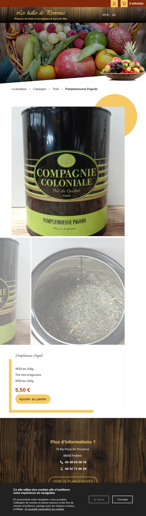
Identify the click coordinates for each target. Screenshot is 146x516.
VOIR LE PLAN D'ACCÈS (73, 481)
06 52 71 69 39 (75, 469)
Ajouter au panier (33, 399)
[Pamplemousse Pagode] (68, 235)
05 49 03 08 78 (75, 462)
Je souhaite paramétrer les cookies (44, 509)
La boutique (19, 89)
